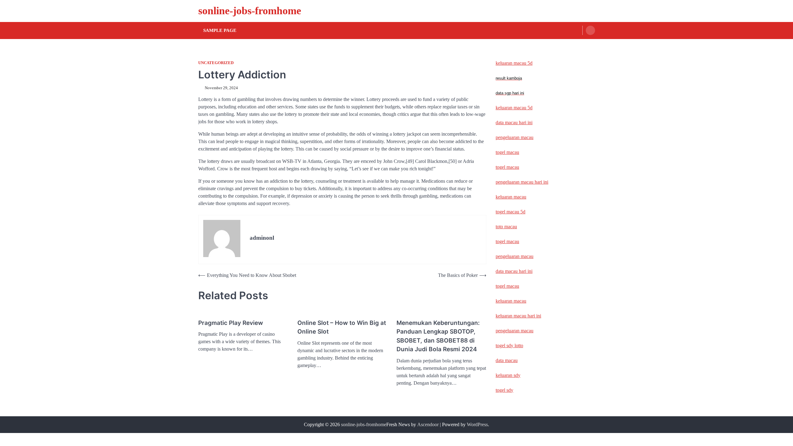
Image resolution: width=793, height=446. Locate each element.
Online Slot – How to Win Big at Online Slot (341, 327)
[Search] (590, 30)
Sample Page (219, 30)
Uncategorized (216, 63)
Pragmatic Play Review (230, 322)
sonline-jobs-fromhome (249, 10)
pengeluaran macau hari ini (522, 182)
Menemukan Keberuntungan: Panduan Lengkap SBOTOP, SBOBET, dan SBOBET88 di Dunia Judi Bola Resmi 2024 (438, 336)
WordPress (477, 424)
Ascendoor (428, 424)
